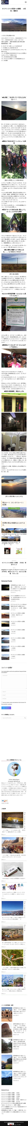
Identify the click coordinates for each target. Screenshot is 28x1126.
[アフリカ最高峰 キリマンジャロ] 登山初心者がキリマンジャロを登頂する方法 (18, 597)
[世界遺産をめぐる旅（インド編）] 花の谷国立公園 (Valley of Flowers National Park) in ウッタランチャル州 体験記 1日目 (19, 1043)
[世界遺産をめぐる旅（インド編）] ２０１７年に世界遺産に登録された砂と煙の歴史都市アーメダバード (19, 1058)
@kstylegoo (16, 779)
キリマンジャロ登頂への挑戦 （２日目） (18, 647)
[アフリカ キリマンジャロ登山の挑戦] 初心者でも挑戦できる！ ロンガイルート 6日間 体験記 (18, 606)
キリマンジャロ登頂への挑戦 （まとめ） (18, 630)
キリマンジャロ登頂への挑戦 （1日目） (18, 655)
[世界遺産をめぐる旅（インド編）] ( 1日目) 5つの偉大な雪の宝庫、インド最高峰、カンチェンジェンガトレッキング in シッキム (19, 1075)
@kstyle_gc (17, 781)
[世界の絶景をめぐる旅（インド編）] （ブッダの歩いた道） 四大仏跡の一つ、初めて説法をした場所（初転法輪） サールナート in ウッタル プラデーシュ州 (19, 1028)
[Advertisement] (14, 80)
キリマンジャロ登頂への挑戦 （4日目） (18, 622)
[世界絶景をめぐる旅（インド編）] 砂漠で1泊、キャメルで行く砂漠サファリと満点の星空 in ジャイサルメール (18, 587)
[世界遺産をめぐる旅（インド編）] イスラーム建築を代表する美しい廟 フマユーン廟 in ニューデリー (19, 1010)
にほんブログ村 (4, 803)
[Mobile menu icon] (26, 2)
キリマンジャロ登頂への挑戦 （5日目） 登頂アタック (18, 614)
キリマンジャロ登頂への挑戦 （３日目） (18, 639)
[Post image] (5, 587)
